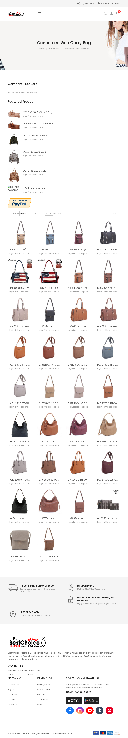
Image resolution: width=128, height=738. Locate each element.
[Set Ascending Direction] (40, 213)
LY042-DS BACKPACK (34, 152)
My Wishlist (13, 699)
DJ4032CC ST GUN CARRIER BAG (27, 326)
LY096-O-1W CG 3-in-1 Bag (38, 123)
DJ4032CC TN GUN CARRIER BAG (86, 326)
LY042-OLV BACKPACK (35, 135)
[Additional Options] (19, 203)
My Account (13, 684)
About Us (41, 694)
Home (41, 48)
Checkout (12, 704)
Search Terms (43, 689)
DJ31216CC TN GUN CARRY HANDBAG (29, 364)
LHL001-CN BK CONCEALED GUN (26, 518)
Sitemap (41, 704)
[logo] (64, 641)
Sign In (11, 689)
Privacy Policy (43, 684)
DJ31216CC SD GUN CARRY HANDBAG (88, 364)
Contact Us (42, 699)
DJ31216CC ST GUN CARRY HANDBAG (29, 403)
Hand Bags (54, 48)
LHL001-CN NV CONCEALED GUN (26, 441)
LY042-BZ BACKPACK (34, 171)
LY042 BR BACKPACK (34, 188)
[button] (24, 256)
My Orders (12, 694)
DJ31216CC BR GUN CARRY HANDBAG (59, 364)
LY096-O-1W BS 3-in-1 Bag (37, 112)
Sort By (15, 213)
